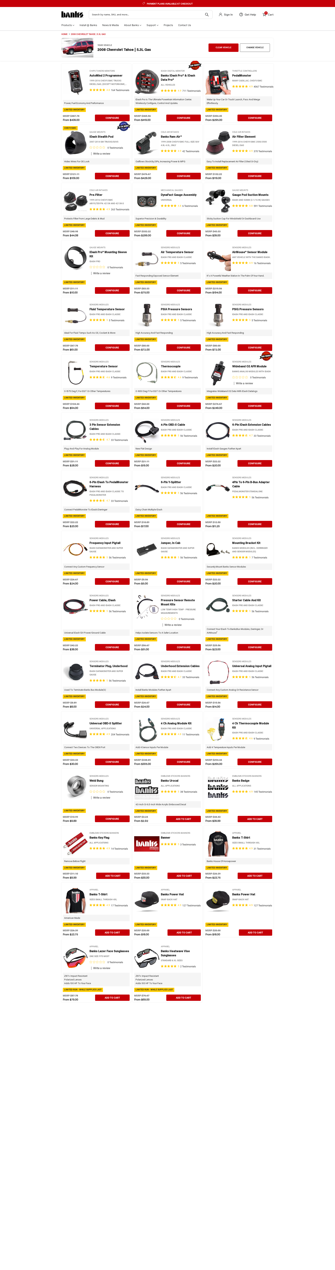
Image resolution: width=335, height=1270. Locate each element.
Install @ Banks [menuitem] (88, 25)
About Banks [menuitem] (131, 25)
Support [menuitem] (151, 25)
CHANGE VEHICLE (255, 47)
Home (64, 34)
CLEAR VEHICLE (223, 47)
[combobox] (151, 14)
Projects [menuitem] (168, 25)
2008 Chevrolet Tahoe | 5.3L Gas (88, 34)
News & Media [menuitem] (110, 25)
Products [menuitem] (66, 25)
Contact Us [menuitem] (184, 25)
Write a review (101, 153)
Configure (112, 118)
